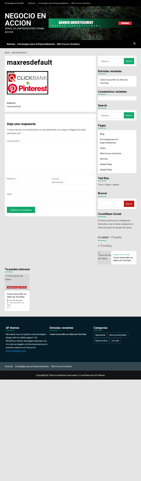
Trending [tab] (105, 245)
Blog (102, 134)
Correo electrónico (58, 180)
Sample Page (106, 164)
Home (103, 148)
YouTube (126, 254)
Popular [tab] (117, 237)
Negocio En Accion (25, 19)
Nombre (12, 178)
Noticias (31, 3)
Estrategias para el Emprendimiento (53, 3)
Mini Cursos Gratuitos (80, 3)
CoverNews (85, 375)
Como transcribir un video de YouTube (114, 81)
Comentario (14, 141)
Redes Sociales (101, 341)
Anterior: (14, 105)
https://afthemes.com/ (16, 350)
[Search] (134, 43)
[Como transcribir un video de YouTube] (104, 255)
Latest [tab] (104, 237)
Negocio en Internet (118, 335)
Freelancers (117, 254)
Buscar (102, 193)
